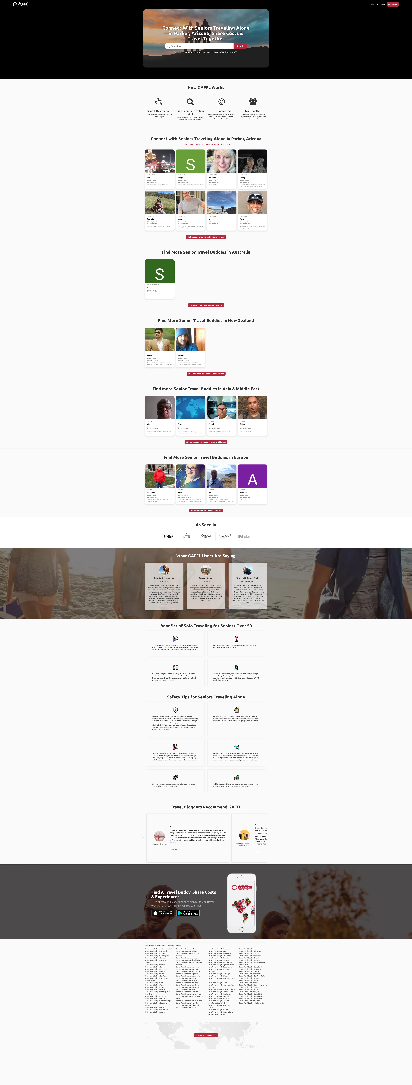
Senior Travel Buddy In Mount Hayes (188, 987)
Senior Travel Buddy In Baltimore (187, 978)
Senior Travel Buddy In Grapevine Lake (251, 996)
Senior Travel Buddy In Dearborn (250, 956)
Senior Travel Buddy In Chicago (155, 953)
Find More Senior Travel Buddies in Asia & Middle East (206, 388)
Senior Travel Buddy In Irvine (185, 989)
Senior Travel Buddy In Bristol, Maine (251, 998)
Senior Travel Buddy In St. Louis (186, 980)
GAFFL (185, 144)
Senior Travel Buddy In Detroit (249, 958)
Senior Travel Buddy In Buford (217, 951)
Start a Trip (374, 4)
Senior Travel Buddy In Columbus (187, 949)
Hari (148, 178)
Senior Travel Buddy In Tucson (249, 953)
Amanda (212, 178)
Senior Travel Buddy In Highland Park (188, 994)
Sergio (180, 178)
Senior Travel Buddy (197, 144)
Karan (149, 356)
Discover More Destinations (206, 1035)
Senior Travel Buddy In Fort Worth (250, 978)
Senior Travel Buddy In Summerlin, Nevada (253, 985)
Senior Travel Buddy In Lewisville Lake (220, 992)
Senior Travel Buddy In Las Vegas (218, 960)
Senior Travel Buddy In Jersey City (156, 969)
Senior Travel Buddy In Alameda (218, 949)
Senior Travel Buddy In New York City (157, 971)
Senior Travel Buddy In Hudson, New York (158, 949)
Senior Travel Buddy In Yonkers (155, 1012)
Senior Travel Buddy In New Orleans (220, 994)
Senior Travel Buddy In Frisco (248, 983)
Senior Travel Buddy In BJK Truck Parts (252, 976)
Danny (242, 178)
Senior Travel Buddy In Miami (217, 983)
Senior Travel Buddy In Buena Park (219, 958)
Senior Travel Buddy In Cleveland (250, 951)
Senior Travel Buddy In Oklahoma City (251, 1003)
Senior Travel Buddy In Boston (155, 987)
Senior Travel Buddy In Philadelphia (188, 960)
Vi (210, 219)
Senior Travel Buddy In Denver (155, 967)
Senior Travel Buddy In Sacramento (187, 967)
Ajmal (211, 424)
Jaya (242, 219)
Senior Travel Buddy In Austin (154, 985)
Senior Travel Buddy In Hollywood (187, 1005)
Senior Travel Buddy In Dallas (154, 983)
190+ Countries (194, 52)
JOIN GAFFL (392, 4)
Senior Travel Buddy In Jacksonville (188, 976)
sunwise (181, 356)
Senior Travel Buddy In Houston (155, 996)
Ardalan (243, 493)
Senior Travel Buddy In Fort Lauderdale (189, 1001)
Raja (211, 493)
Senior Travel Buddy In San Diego (156, 998)
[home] (20, 4)
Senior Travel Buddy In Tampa (154, 1007)
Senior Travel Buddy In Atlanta (155, 965)
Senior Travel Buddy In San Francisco (157, 976)
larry (180, 219)
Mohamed (151, 493)
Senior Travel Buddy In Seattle (155, 958)
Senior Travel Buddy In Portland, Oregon (158, 1001)
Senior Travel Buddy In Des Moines (219, 956)
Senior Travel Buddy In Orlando (186, 951)
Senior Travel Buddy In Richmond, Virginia (221, 989)
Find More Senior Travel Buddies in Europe (206, 457)
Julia (180, 493)
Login (383, 4)
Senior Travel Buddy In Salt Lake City (220, 962)
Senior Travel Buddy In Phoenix (155, 989)
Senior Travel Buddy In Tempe (249, 971)
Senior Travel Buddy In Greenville (219, 996)
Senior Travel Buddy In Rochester (250, 960)
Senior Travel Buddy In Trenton (155, 974)
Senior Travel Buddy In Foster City (250, 989)
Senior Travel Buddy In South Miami (188, 971)
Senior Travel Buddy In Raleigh (218, 976)
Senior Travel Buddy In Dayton (249, 992)
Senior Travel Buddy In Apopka (218, 1010)
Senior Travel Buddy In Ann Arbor (250, 949)
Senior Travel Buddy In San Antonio (188, 958)
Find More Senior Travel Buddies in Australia (206, 252)
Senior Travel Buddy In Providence (187, 985)
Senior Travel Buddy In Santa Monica (251, 994)
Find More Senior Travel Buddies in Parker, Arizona (206, 237)
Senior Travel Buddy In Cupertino (187, 974)
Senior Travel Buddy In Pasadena (250, 969)
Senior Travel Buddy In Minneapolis (219, 953)
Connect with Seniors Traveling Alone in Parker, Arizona (206, 138)
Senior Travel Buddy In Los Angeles (156, 951)
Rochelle (150, 219)
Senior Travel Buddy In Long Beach (250, 967)
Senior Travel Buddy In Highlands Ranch (221, 965)
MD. (148, 424)
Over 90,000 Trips (221, 52)
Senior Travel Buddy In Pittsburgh (187, 983)
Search (240, 46)
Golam (242, 424)
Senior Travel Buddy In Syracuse (249, 987)
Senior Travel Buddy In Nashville (187, 1003)
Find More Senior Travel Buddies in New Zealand (206, 320)
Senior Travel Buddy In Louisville (250, 974)
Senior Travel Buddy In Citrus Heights (220, 967)
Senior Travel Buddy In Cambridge (219, 974)
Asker (180, 424)
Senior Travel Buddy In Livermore (187, 969)
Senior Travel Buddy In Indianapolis (156, 1010)
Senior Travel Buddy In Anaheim (186, 1007)
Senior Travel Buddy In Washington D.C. (158, 956)
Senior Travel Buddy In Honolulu (187, 992)
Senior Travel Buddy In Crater (248, 980)
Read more (173, 850)
